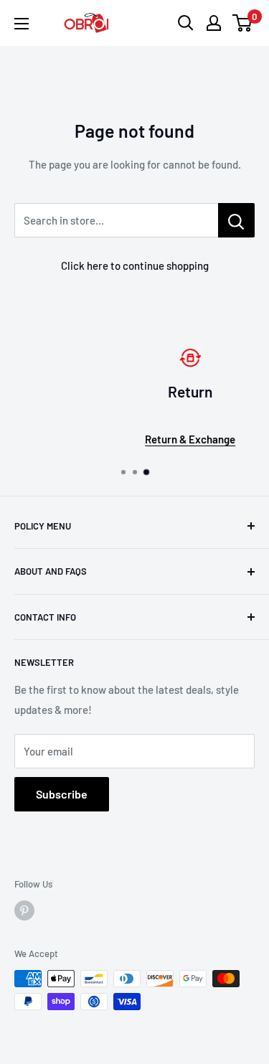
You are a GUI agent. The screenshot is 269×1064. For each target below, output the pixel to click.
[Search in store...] (236, 220)
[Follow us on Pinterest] (24, 910)
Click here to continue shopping (135, 265)
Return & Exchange (148, 439)
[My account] (214, 23)
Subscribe (62, 794)
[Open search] (186, 23)
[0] (243, 23)
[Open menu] (21, 23)
